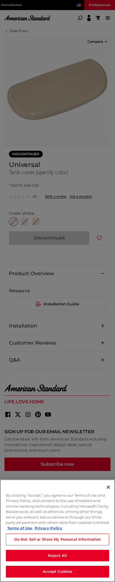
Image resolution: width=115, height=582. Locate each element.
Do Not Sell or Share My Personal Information (57, 539)
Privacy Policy (48, 528)
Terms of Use (20, 528)
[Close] (108, 487)
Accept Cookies (58, 571)
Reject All (57, 555)
